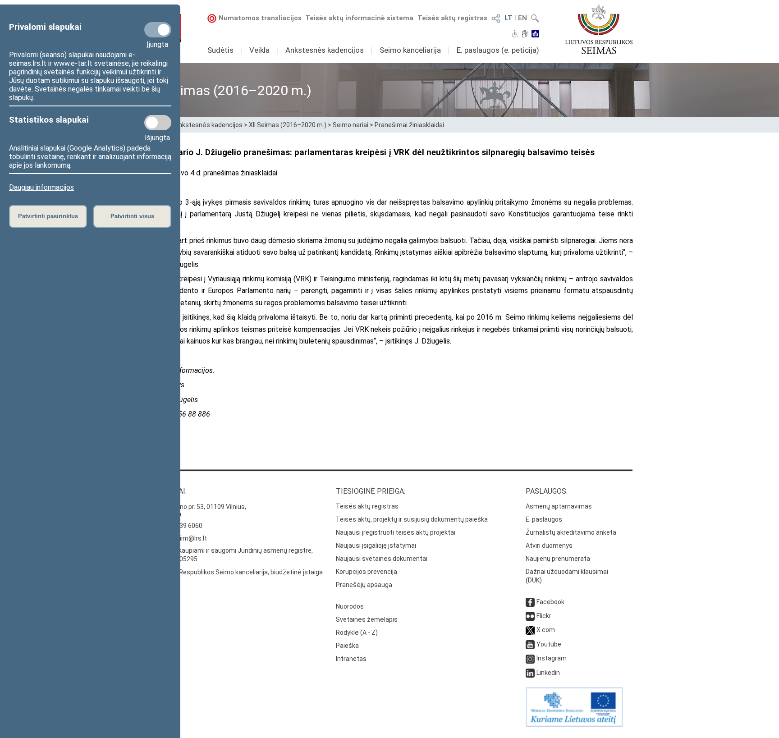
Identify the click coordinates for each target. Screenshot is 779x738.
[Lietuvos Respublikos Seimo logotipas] (599, 29)
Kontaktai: (166, 491)
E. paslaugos (544, 519)
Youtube (548, 644)
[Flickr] (530, 615)
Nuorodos (350, 606)
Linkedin (548, 672)
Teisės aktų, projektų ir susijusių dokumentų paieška (412, 519)
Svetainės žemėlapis (367, 619)
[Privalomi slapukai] (157, 29)
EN (522, 18)
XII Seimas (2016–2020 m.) (287, 124)
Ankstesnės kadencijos (324, 50)
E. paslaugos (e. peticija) (498, 50)
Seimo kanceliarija (410, 50)
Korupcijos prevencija (366, 571)
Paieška (347, 645)
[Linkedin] (530, 672)
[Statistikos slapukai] (157, 122)
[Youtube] (530, 644)
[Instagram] (530, 658)
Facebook (550, 601)
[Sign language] (525, 34)
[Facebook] (530, 601)
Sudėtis (220, 50)
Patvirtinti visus (132, 216)
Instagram (551, 658)
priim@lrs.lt (190, 538)
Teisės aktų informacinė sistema (359, 18)
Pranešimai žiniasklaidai (409, 124)
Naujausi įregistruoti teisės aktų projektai (395, 532)
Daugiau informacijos (41, 187)
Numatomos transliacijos (260, 18)
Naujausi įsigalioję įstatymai (376, 545)
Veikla (259, 50)
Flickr (543, 615)
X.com (545, 629)
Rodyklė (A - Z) (357, 632)
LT (508, 18)
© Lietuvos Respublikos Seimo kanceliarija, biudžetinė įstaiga (234, 572)
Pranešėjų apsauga (364, 584)
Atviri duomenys (549, 545)
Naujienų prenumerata (558, 558)
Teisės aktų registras (452, 18)
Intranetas (351, 658)
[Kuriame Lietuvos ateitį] (574, 724)
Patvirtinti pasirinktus (48, 216)
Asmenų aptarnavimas (559, 506)
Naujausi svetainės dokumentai (381, 558)
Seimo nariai (350, 124)
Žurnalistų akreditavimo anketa (571, 532)
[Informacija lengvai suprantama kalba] (535, 34)
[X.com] (530, 629)
